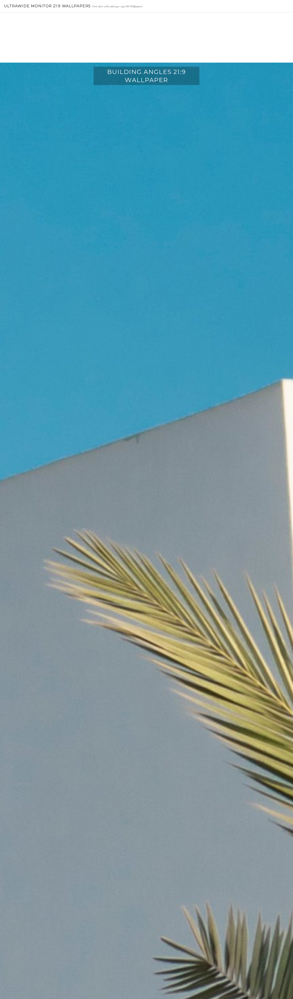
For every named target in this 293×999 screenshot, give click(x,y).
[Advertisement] (146, 37)
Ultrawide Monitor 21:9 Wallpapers (47, 6)
